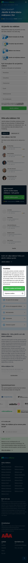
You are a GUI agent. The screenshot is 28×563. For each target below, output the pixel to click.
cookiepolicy (16, 274)
